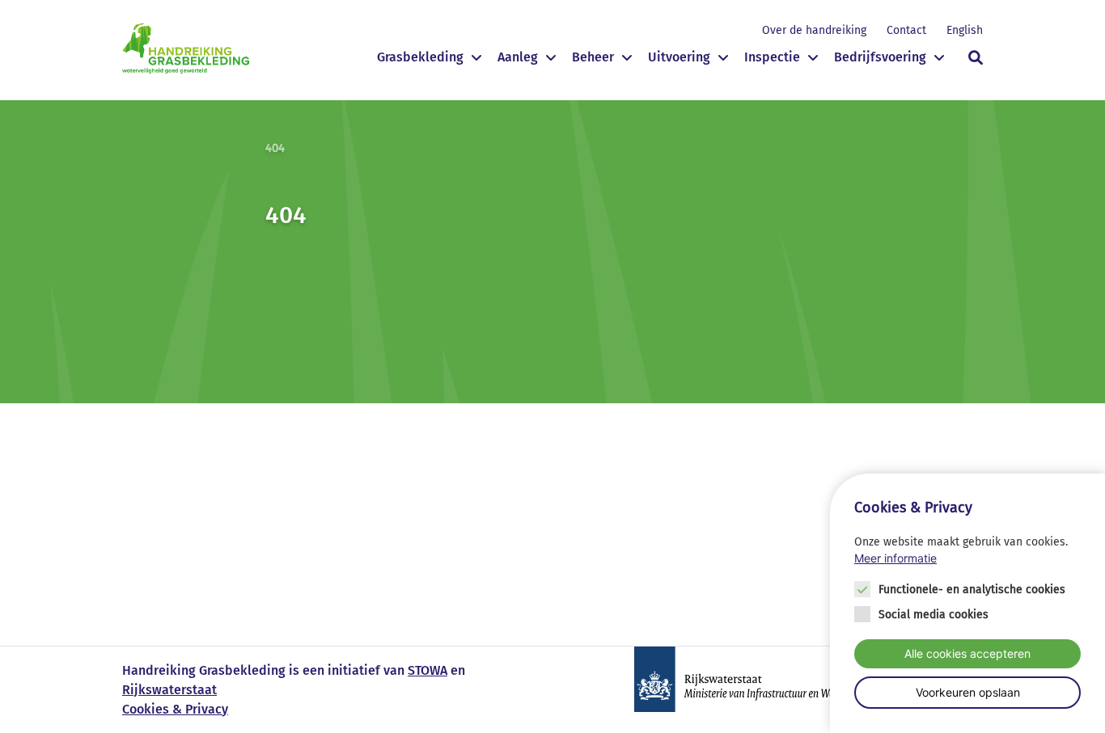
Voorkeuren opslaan (968, 692)
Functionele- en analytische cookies (971, 589)
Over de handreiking (814, 30)
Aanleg (517, 57)
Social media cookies (933, 614)
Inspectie (772, 57)
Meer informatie (895, 558)
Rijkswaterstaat (169, 689)
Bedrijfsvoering (880, 57)
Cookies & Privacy (175, 709)
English (964, 30)
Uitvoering (679, 57)
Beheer (593, 57)
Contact (906, 30)
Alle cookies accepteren (967, 653)
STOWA (427, 670)
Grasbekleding (420, 57)
